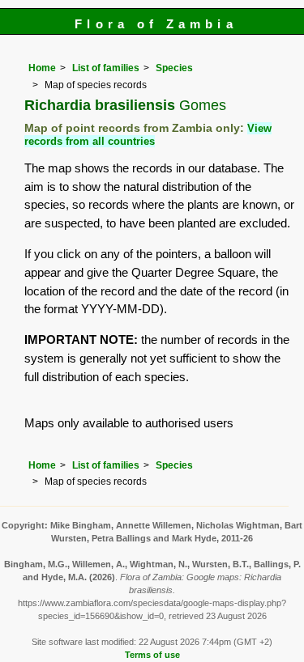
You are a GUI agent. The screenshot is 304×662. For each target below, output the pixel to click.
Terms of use (152, 655)
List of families (105, 68)
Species (174, 68)
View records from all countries (148, 134)
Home (42, 68)
